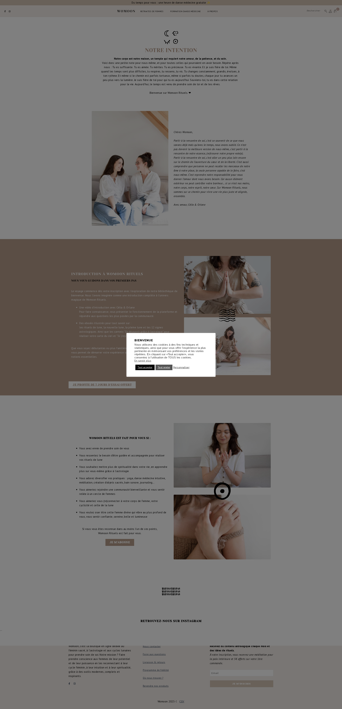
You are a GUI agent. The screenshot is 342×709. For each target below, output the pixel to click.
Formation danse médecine (185, 11)
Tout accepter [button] (145, 367)
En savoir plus (142, 360)
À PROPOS (213, 11)
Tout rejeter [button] (164, 367)
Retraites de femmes (152, 11)
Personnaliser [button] (181, 367)
